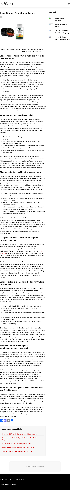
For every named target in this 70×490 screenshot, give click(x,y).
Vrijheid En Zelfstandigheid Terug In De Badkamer (18, 447)
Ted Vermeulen (7, 17)
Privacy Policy (4, 484)
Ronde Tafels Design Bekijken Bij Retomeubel (16, 444)
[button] (66, 4)
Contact (13, 484)
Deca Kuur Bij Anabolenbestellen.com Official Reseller (19, 434)
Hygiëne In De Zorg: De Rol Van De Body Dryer (17, 451)
